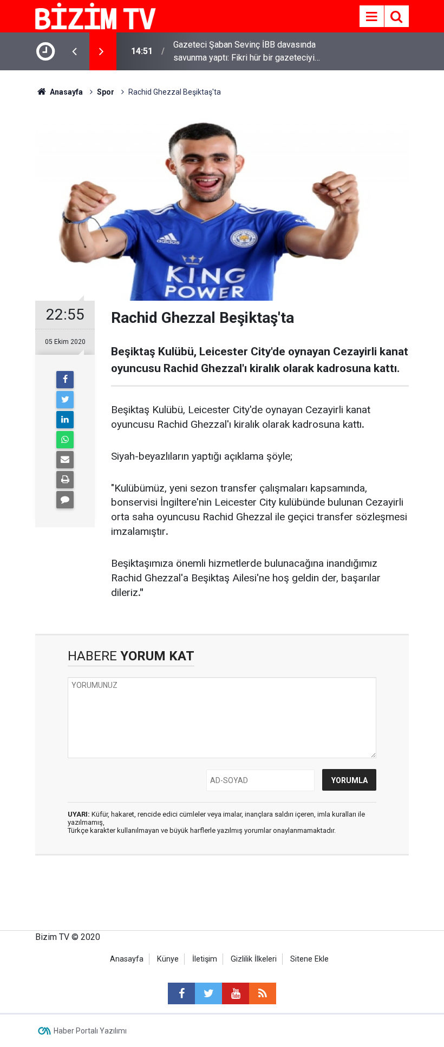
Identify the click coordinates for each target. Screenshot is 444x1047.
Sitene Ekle (309, 959)
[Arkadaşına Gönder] (65, 459)
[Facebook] (65, 379)
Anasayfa (126, 959)
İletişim (204, 959)
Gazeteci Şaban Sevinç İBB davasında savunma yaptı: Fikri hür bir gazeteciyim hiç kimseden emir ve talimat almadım (247, 51)
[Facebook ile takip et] (181, 993)
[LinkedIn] (65, 419)
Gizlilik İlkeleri (254, 959)
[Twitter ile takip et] (208, 993)
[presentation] (74, 51)
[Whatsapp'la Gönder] (65, 439)
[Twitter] (65, 399)
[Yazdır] (65, 479)
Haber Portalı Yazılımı (90, 1030)
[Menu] (371, 16)
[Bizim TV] (95, 15)
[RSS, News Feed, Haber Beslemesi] (262, 993)
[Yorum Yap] (65, 499)
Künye (168, 959)
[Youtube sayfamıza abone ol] (235, 993)
